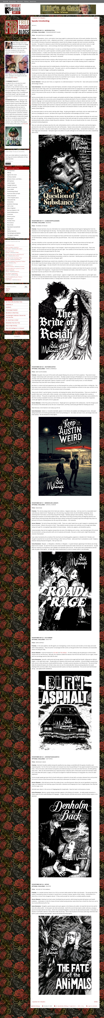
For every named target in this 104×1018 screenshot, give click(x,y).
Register (8, 289)
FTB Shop (26, 1)
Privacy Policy (12, 1)
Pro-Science (10, 222)
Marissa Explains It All (13, 210)
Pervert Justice (11, 216)
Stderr (9, 229)
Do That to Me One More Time (13, 258)
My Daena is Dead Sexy (12, 313)
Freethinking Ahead (12, 191)
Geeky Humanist (11, 195)
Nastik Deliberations (12, 212)
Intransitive (10, 202)
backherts (8, 307)
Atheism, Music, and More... (14, 179)
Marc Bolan (14, 77)
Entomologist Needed (11, 310)
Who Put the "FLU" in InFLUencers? (14, 254)
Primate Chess (11, 220)
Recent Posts (33, 1)
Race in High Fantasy (11, 325)
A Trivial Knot (10, 170)
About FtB (5, 1)
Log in (7, 290)
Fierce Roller (10, 189)
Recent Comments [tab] (17, 298)
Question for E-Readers (39, 18)
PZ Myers (17, 252)
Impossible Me (11, 200)
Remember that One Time (13, 323)
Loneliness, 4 (9, 304)
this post (25, 123)
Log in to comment (92, 1006)
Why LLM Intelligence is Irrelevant (15, 328)
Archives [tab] (25, 298)
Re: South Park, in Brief (12, 320)
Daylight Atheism (11, 185)
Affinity (9, 172)
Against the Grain (12, 175)
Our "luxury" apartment (11, 273)
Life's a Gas (10, 206)
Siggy (17, 274)
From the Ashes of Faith (13, 193)
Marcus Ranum (16, 255)
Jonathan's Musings (12, 204)
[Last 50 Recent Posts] (9, 245)
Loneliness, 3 (8, 265)
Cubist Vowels (11, 183)
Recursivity (10, 225)
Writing (66, 1006)
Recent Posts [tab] (8, 298)
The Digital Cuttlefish (13, 235)
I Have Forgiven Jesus (13, 197)
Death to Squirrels (12, 187)
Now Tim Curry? (9, 251)
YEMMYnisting (11, 237)
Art (56, 1006)
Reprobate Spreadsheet (13, 227)
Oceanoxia (10, 214)
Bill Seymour (10, 181)
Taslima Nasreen (11, 231)
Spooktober (61, 1006)
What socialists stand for (12, 247)
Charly (15, 262)
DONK (95, 18)
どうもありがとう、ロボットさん (76, 1006)
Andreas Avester (11, 177)
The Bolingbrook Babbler (14, 233)
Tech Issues (20, 1)
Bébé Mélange (17, 259)
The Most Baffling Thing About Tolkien (15, 261)
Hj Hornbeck (22, 266)
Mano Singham (11, 208)
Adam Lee (19, 279)
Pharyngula (10, 218)
